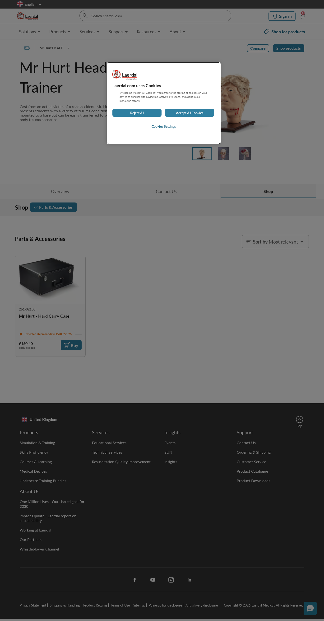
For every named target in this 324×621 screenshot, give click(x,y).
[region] (164, 103)
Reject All (137, 112)
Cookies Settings (164, 126)
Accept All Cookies (189, 112)
